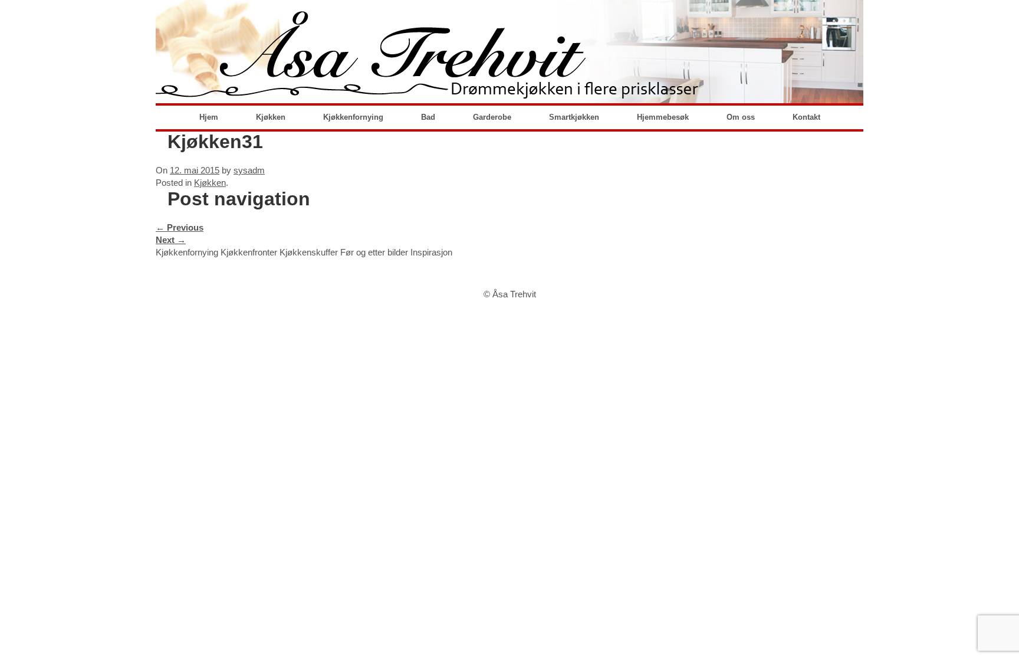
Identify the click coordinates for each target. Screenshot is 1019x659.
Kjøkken (270, 117)
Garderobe (492, 117)
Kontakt (806, 117)
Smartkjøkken (574, 117)
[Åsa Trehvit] (509, 51)
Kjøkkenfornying (353, 117)
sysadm (249, 170)
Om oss (741, 117)
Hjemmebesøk (663, 117)
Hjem (208, 117)
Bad (428, 117)
